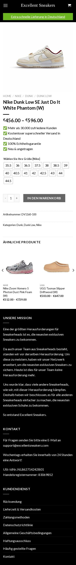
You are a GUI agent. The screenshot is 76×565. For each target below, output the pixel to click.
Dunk (29, 96)
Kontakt (9, 556)
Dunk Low (44, 96)
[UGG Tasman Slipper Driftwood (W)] (56, 265)
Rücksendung (12, 501)
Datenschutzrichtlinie (18, 525)
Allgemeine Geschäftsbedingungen (27, 533)
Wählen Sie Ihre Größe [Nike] (21, 159)
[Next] (73, 278)
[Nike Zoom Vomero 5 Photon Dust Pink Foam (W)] (19, 265)
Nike (18, 96)
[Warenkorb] (69, 5)
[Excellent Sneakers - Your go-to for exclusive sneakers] (39, 5)
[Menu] (5, 5)
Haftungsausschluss (17, 541)
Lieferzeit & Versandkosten (22, 509)
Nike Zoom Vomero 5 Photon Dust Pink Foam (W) (17, 292)
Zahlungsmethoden (16, 517)
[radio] (8, 165)
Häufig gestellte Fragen (19, 548)
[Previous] (3, 278)
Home (7, 96)
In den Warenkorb (44, 198)
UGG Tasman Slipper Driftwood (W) (52, 290)
